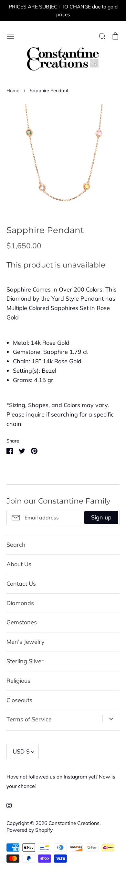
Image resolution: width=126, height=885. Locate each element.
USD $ (21, 751)
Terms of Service (29, 719)
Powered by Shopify (29, 830)
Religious (18, 680)
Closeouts (19, 700)
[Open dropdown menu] (111, 718)
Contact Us (21, 583)
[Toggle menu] (10, 35)
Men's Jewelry (25, 641)
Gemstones (21, 622)
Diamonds (20, 603)
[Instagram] (7, 805)
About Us (18, 564)
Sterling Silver (25, 661)
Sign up (101, 517)
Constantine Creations (74, 823)
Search (16, 544)
